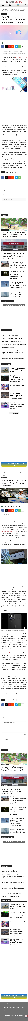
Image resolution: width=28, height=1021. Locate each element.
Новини (11, 9)
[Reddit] (15, 305)
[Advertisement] (14, 108)
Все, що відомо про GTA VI (18, 385)
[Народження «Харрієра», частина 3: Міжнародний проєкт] (5, 370)
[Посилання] (11, 199)
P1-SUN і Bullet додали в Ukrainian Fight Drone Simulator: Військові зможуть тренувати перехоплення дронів (18, 285)
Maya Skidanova (8, 43)
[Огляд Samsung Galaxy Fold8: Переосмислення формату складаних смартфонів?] (5, 405)
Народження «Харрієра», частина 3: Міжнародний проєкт (17, 369)
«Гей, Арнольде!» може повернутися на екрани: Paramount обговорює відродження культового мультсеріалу (13, 340)
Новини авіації (5, 250)
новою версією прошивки (19, 64)
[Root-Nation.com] (14, 2)
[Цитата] (10, 199)
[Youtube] (22, 305)
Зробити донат (14, 413)
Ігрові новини (5, 230)
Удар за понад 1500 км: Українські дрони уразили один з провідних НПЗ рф (17, 294)
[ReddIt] (12, 46)
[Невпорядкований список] (8, 199)
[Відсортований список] (6, 199)
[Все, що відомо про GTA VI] (5, 387)
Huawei (11, 172)
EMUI (7, 172)
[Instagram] (17, 305)
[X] (6, 46)
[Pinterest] (9, 46)
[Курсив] (4, 199)
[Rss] (4, 305)
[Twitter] (6, 305)
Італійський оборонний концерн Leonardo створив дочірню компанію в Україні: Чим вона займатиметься (13, 255)
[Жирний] (3, 199)
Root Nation (4, 9)
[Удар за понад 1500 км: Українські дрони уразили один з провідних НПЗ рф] (5, 294)
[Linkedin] (13, 305)
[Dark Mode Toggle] (26, 1016)
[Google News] (24, 305)
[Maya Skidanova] (2, 43)
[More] (22, 46)
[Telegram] (16, 46)
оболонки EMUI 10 (21, 57)
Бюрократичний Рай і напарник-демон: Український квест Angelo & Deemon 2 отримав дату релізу (13, 234)
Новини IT (18, 9)
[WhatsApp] (19, 46)
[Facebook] (2, 46)
